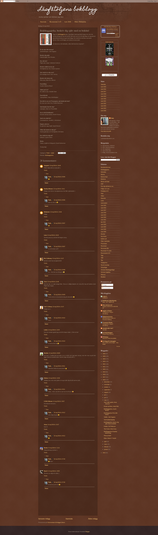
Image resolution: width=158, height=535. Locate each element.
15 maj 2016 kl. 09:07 (59, 223)
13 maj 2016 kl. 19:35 (56, 212)
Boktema (103, 179)
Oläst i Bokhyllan (80, 22)
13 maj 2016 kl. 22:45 (54, 330)
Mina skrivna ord (107, 305)
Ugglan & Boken (107, 311)
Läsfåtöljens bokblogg (67, 9)
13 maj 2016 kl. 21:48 (53, 281)
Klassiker (103, 198)
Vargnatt (46, 165)
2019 (104, 372)
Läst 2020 (103, 98)
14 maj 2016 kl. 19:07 (58, 401)
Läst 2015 (103, 86)
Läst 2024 (103, 108)
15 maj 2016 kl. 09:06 (59, 176)
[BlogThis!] (60, 153)
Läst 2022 (103, 103)
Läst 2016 (103, 89)
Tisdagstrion (104, 262)
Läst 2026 (68, 22)
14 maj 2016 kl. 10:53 (54, 378)
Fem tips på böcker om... (107, 186)
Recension (104, 246)
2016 (104, 379)
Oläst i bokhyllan (105, 241)
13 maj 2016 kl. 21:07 (58, 258)
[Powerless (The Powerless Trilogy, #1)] (109, 55)
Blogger (88, 531)
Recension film (105, 248)
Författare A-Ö (104, 191)
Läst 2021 (103, 101)
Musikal (103, 234)
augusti (106, 392)
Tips (102, 260)
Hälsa (102, 196)
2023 (104, 361)
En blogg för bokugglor (109, 341)
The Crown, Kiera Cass (110, 429)
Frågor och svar (105, 188)
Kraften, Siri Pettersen (110, 426)
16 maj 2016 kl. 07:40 (59, 459)
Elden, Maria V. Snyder (110, 438)
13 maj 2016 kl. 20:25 (53, 235)
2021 (104, 366)
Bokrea (103, 174)
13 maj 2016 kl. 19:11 (59, 188)
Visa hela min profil (106, 131)
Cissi (45, 281)
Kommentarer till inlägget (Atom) (56, 522)
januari (106, 449)
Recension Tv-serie (106, 250)
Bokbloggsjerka (49, 155)
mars (105, 444)
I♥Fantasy (105, 337)
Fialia (49, 176)
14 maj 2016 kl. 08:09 (54, 353)
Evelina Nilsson (48, 188)
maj (105, 400)
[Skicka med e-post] (59, 153)
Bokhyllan (103, 172)
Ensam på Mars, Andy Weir (111, 406)
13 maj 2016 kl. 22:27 (58, 306)
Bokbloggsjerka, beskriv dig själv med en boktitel (111, 423)
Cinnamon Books (107, 322)
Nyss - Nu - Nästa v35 (108, 302)
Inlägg (104, 285)
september (107, 389)
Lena (45, 235)
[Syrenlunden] (109, 65)
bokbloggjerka (61, 34)
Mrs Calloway (48, 258)
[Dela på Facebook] (63, 153)
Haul (102, 193)
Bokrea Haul (104, 177)
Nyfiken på (104, 238)
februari (106, 446)
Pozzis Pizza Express (108, 334)
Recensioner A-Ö (55, 22)
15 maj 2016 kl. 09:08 (59, 269)
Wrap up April (107, 435)
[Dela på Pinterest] (65, 153)
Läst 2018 (103, 94)
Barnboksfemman (105, 167)
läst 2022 (103, 222)
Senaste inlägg (44, 519)
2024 (104, 359)
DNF (102, 184)
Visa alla (118, 346)
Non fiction (103, 236)
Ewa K (46, 471)
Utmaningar (104, 267)
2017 (104, 377)
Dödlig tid (105, 297)
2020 (104, 369)
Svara (45, 170)
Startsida (43, 22)
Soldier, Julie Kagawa (109, 417)
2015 (104, 452)
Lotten (46, 330)
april (105, 441)
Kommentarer (107, 288)
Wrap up (103, 274)
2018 (104, 374)
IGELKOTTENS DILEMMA (109, 338)
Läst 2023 (103, 106)
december (107, 382)
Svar (47, 173)
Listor (102, 200)
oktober (106, 387)
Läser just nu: (110, 42)
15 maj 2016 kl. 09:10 (59, 318)
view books (117, 36)
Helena (46, 378)
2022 (104, 364)
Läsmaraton (104, 203)
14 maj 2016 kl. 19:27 (53, 424)
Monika (46, 353)
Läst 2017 (103, 91)
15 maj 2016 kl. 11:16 (53, 447)
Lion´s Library (48, 306)
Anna (45, 424)
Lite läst (105, 329)
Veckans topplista (105, 272)
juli (105, 395)
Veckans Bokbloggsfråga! (108, 269)
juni (105, 397)
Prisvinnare (104, 243)
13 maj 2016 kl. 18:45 (55, 165)
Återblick (103, 277)
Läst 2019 (103, 96)
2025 (104, 356)
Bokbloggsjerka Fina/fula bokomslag (110, 432)
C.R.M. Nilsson (48, 401)
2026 (104, 353)
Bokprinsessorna (107, 316)
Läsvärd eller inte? (108, 328)
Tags (102, 255)
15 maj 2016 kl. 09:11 (59, 366)
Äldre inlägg (93, 519)
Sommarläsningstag (109, 419)
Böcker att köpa (105, 181)
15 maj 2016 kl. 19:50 (54, 471)
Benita (46, 447)
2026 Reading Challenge (110, 26)
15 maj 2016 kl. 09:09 (59, 294)
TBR (102, 258)
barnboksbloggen (108, 332)
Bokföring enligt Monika (109, 300)
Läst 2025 (103, 110)
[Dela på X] (62, 153)
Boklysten (47, 212)
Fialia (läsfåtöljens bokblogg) (112, 29)
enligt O (105, 296)
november (107, 384)
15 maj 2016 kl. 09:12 (59, 412)
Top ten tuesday (105, 265)
